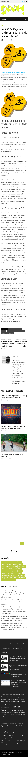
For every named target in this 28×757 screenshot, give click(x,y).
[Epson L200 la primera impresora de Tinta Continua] (4, 665)
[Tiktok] (26, 1)
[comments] (17, 643)
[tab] (4, 643)
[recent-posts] (10, 643)
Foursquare (14, 566)
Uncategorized (13, 577)
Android (3, 694)
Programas (10, 331)
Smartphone (15, 712)
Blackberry (19, 562)
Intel (8, 571)
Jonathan (8, 40)
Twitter (6, 577)
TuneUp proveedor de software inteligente (13, 72)
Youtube (13, 580)
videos (22, 714)
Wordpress (4, 580)
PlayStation (18, 573)
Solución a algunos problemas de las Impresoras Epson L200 (17, 657)
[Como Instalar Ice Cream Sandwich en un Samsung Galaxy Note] (5, 681)
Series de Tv (9, 712)
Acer (2, 562)
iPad (4, 704)
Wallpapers (25, 714)
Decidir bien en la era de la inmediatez (12, 723)
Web (19, 577)
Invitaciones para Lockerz (18, 674)
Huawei (10, 568)
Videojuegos (10, 333)
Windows (23, 577)
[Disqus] (14, 481)
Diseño (9, 699)
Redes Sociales (19, 710)
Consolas (9, 564)
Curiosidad (10, 697)
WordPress (4, 754)
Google (23, 566)
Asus (14, 562)
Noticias (3, 331)
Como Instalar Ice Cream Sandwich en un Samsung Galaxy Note (18, 682)
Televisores (5, 714)
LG (16, 571)
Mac (24, 704)
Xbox (9, 580)
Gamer (19, 329)
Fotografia (17, 699)
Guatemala (11, 701)
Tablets (2, 714)
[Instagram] (24, 1)
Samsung (13, 575)
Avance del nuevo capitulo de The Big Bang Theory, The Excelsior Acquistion (14, 397)
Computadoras (12, 329)
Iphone (7, 704)
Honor (3, 568)
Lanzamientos (19, 704)
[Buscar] (22, 543)
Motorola (20, 571)
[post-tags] (24, 643)
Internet (23, 701)
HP (6, 568)
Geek (2, 25)
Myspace (3, 573)
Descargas (15, 564)
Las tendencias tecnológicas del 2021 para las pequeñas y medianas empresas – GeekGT (13, 625)
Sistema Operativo (21, 575)
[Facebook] (20, 1)
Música (7, 707)
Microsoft (3, 707)
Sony (3, 577)
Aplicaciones (9, 694)
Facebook (8, 566)
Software (20, 712)
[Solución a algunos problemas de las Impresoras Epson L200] (4, 656)
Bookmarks (20, 694)
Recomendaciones (19, 331)
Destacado (4, 699)
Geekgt (12, 752)
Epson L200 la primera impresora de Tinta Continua (18, 666)
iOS (1, 704)
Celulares (3, 564)
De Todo (20, 564)
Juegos (12, 571)
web (2, 716)
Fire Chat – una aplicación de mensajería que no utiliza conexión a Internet (13, 427)
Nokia (8, 573)
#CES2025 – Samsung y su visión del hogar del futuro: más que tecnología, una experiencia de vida (13, 743)
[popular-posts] (4, 643)
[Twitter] (22, 1)
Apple (6, 562)
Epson (3, 566)
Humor (19, 568)
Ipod (10, 704)
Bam (9, 754)
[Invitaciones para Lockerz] (5, 674)
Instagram (4, 571)
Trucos (3, 333)
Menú (4, 19)
